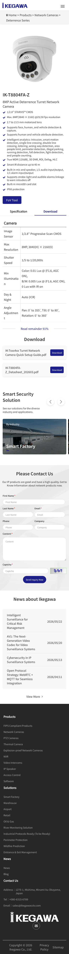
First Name (9, 495)
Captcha (7, 564)
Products (25, 15)
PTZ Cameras (11, 738)
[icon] (36, 925)
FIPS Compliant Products (18, 725)
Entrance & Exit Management (20, 852)
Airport (8, 809)
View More (33, 696)
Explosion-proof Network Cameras (23, 750)
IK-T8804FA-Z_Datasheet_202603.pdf (21, 370)
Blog (6, 874)
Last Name (9, 508)
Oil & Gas (9, 821)
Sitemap (58, 947)
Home (12, 15)
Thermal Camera (13, 744)
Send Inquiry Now (34, 579)
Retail (7, 815)
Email (37, 508)
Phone (6, 520)
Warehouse (10, 803)
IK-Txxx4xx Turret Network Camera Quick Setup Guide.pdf (25, 352)
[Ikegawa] (15, 5)
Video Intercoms (13, 762)
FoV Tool (12, 200)
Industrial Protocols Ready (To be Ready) (27, 833)
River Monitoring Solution (18, 827)
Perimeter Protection (16, 840)
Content (7, 533)
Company (39, 520)
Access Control (12, 775)
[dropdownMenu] (62, 6)
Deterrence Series (18, 20)
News (7, 868)
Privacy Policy (44, 947)
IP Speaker (10, 769)
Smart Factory (11, 796)
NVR (6, 756)
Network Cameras (46, 15)
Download (57, 352)
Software (9, 781)
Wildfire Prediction (14, 846)
